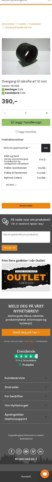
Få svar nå (9, 247)
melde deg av (29, 341)
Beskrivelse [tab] (26, 205)
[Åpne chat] (44, 474)
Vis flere (10, 184)
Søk (46, 148)
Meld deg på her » (26, 332)
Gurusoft (26, 476)
